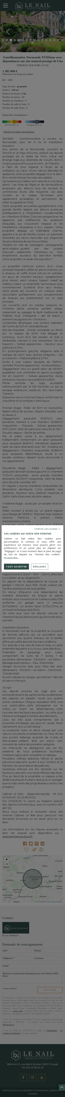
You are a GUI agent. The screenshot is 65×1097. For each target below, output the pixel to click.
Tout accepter (16, 566)
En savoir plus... (11, 557)
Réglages (39, 566)
